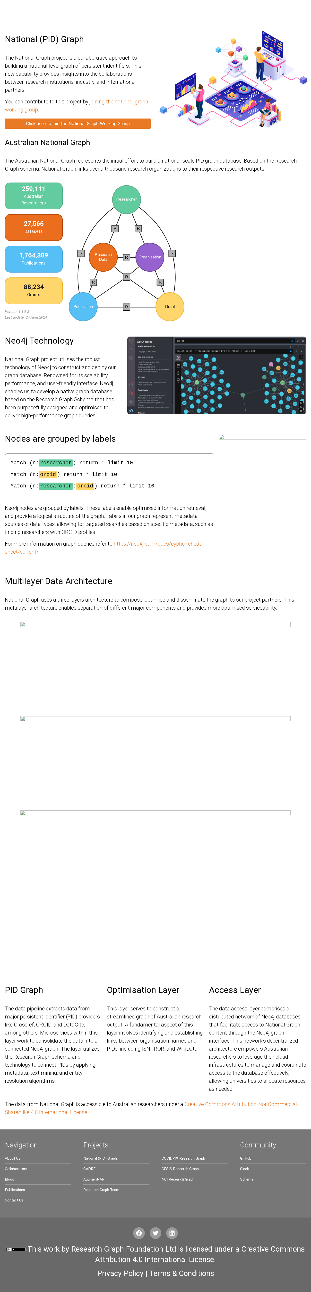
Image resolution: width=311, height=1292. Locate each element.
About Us (12, 1158)
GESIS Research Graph (180, 1169)
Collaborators (16, 1169)
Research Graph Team (101, 1190)
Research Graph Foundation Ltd (123, 1249)
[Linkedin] (172, 1233)
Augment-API (94, 1179)
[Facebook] (139, 1233)
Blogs (9, 1179)
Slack (244, 1169)
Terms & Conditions (181, 1273)
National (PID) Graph (100, 1158)
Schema (246, 1179)
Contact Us (14, 1200)
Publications (15, 1190)
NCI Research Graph (178, 1179)
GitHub (245, 1158)
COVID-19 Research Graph (183, 1158)
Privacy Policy (120, 1273)
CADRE (89, 1169)
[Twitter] (155, 1233)
